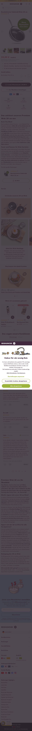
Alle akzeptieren (16, 386)
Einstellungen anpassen (16, 376)
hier (28, 369)
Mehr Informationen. (12, 373)
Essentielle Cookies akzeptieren (16, 381)
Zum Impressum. (21, 373)
